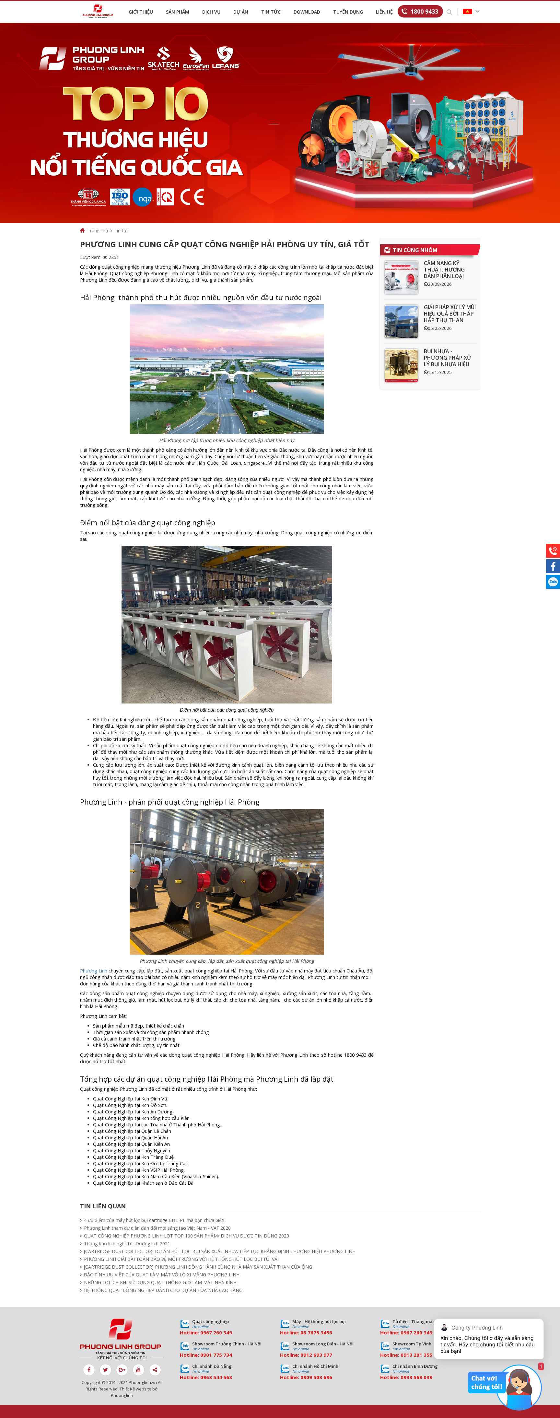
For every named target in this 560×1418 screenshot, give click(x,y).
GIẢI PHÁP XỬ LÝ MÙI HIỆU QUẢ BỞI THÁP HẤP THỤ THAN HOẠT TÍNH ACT (450, 317)
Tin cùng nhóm (415, 250)
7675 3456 (320, 1332)
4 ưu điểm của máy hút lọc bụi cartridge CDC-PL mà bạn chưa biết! (154, 1220)
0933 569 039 (416, 1377)
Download (307, 12)
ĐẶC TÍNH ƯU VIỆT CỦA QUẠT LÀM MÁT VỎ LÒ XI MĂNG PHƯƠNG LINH (161, 1275)
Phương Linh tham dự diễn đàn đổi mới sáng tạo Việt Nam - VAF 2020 (157, 1228)
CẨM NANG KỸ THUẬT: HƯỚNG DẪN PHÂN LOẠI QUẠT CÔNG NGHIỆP (450, 273)
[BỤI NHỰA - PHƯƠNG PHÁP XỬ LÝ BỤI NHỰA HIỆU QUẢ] (401, 365)
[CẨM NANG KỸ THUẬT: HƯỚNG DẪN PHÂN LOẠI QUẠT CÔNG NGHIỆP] (401, 277)
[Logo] (99, 11)
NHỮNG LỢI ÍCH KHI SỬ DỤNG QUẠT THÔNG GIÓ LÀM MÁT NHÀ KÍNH (160, 1282)
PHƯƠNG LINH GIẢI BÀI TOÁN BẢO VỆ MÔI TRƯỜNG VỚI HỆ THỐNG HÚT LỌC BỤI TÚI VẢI (181, 1259)
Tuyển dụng (348, 12)
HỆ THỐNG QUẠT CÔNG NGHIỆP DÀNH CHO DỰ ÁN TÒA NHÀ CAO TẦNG (163, 1290)
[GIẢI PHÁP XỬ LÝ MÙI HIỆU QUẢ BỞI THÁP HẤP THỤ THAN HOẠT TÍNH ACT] (401, 321)
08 (303, 1332)
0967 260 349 (216, 1332)
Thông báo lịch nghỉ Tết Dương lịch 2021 (127, 1243)
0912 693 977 (316, 1355)
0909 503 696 (316, 1377)
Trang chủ (98, 230)
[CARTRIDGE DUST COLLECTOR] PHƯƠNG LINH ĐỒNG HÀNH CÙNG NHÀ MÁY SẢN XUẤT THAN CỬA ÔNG (198, 1267)
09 (203, 1355)
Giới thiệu (141, 12)
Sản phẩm (177, 12)
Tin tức (271, 12)
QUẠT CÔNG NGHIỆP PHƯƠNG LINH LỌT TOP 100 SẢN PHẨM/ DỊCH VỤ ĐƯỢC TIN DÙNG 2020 (186, 1236)
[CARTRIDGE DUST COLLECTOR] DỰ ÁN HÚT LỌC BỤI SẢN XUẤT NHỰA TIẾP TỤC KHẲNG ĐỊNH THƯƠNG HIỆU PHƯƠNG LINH (220, 1251)
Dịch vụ (211, 12)
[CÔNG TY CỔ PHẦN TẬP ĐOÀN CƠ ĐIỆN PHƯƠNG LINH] (122, 1337)
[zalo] (553, 582)
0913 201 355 (416, 1355)
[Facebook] (553, 566)
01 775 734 (219, 1355)
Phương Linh (93, 970)
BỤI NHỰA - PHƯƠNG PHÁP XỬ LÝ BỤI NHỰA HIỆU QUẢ (447, 361)
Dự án (240, 12)
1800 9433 (424, 11)
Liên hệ (384, 12)
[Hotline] (553, 551)
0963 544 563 (216, 1377)
